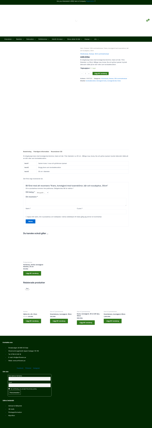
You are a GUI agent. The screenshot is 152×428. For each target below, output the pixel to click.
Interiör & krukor (57, 39)
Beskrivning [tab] (27, 151)
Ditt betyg (30, 192)
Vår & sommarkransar (96, 48)
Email (10, 382)
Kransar (87, 39)
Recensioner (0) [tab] (56, 151)
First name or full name (15, 376)
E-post (80, 208)
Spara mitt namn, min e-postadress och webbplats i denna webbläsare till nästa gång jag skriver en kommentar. (64, 217)
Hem (81, 48)
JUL (95, 39)
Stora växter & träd (73, 39)
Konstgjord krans (102, 80)
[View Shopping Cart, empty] (147, 20)
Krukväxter (8, 39)
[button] (12, 39)
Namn (28, 208)
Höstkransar (84, 54)
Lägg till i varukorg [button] (32, 273)
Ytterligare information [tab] (41, 151)
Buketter (19, 39)
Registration (90, 1)
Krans (119, 80)
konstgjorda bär (112, 80)
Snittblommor (42, 39)
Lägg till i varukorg (100, 73)
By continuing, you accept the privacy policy (23, 389)
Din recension (32, 197)
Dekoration (30, 39)
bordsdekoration (91, 80)
